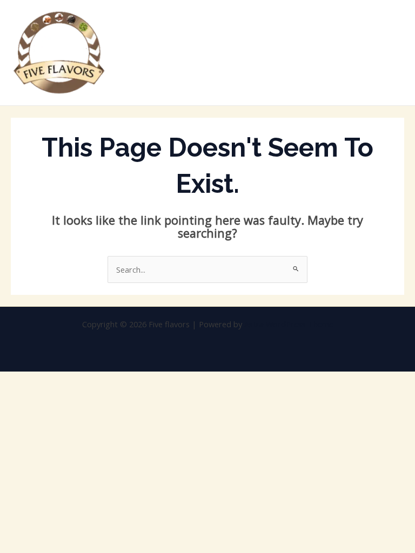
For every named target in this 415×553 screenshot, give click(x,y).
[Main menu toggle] (392, 53)
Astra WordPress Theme (288, 324)
